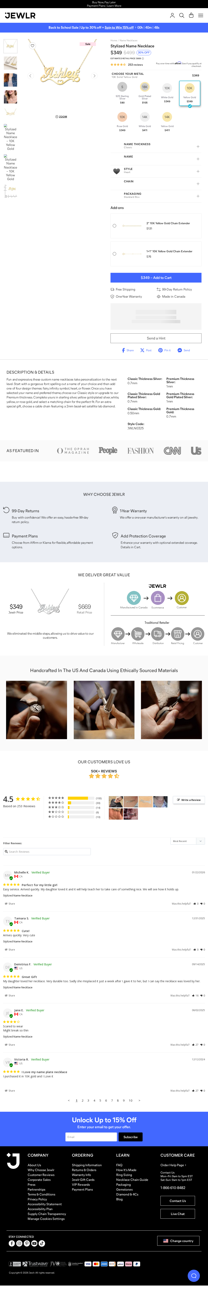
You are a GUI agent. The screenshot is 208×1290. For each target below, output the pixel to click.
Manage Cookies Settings (46, 1218)
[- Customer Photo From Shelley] (160, 801)
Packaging (123, 1184)
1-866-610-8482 (172, 1188)
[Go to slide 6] (10, 137)
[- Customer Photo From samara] (116, 814)
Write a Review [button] (191, 800)
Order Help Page (172, 1165)
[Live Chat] (194, 1276)
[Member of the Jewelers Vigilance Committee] (58, 1264)
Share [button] (11, 903)
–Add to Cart (156, 278)
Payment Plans (82, 1189)
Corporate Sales (39, 1179)
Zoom (63, 116)
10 (130, 1100)
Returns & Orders (84, 1169)
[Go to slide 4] (10, 97)
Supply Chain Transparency (47, 1213)
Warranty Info (81, 1174)
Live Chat (178, 1213)
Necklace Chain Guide (132, 1179)
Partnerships (36, 1189)
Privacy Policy (37, 1199)
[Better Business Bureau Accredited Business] (15, 1264)
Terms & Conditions (41, 1194)
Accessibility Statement (45, 1204)
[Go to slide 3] (10, 80)
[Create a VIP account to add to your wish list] (32, 45)
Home (113, 40)
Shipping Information (87, 1165)
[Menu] (200, 15)
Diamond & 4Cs (127, 1194)
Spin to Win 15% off (119, 27)
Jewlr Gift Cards (83, 1179)
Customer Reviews (41, 1174)
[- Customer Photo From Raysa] (146, 801)
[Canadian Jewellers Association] (75, 1264)
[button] (196, 903)
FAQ (119, 1165)
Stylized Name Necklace (17, 895)
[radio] (122, 93)
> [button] (139, 1100)
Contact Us (178, 1200)
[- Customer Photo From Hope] (116, 801)
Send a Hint (156, 338)
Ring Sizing (124, 1174)
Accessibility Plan (40, 1209)
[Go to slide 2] (10, 63)
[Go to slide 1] (10, 46)
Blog (119, 1199)
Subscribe (131, 1137)
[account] (172, 15)
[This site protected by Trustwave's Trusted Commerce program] (35, 1264)
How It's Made (126, 1169)
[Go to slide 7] (10, 168)
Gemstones (124, 1189)
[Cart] (191, 15)
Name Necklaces (128, 40)
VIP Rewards (81, 1184)
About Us (34, 1165)
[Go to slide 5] (10, 114)
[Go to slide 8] (10, 191)
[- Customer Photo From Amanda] (131, 814)
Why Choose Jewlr (41, 1169)
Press (31, 1184)
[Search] (181, 15)
